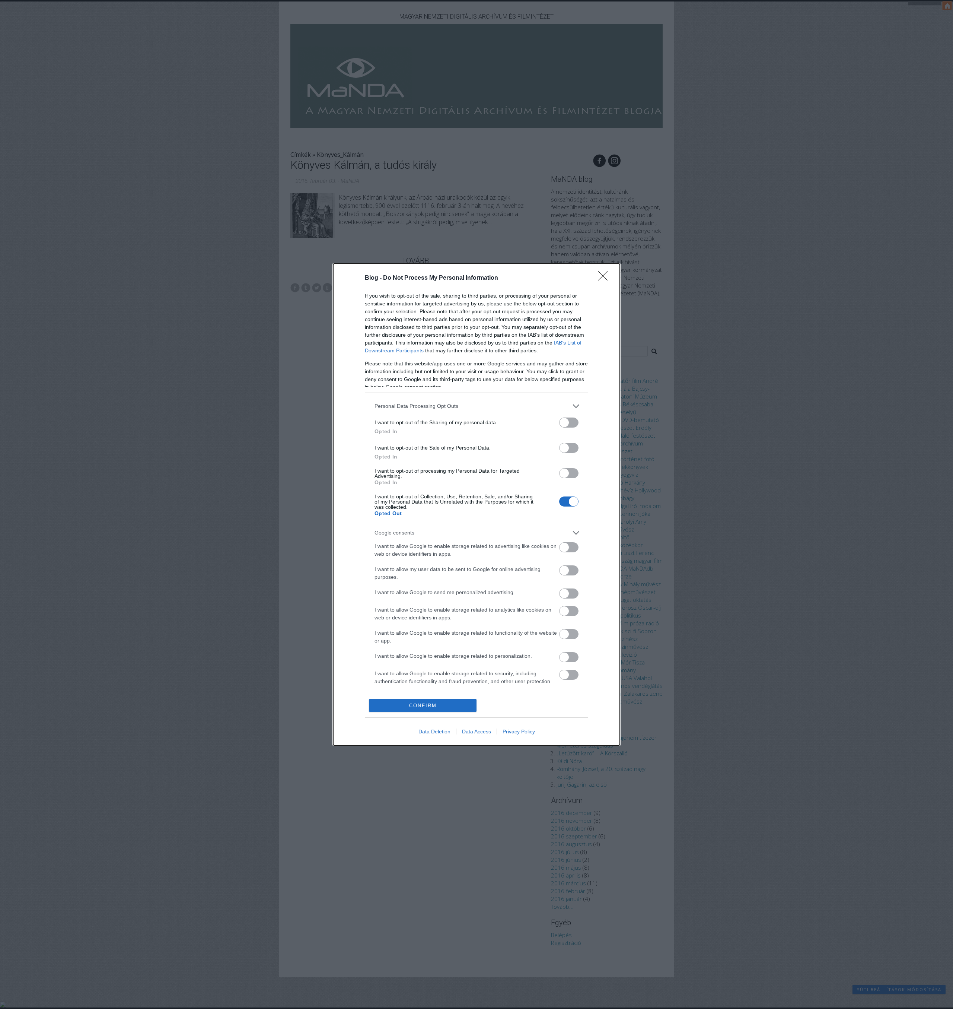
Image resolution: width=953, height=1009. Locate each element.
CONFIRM (423, 705)
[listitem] (476, 406)
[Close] (605, 278)
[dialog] (476, 505)
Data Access (476, 731)
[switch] (569, 423)
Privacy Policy (519, 731)
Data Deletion (434, 731)
